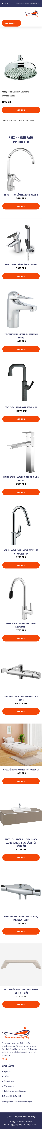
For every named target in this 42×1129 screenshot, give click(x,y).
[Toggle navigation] (5, 13)
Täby (6, 3)
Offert (6, 1076)
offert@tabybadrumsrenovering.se (27, 3)
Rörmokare (9, 1086)
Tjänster (7, 1071)
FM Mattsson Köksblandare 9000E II (21, 194)
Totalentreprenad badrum (15, 1091)
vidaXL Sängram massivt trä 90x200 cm (21, 769)
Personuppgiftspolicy (13, 1124)
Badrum (7, 43)
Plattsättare (9, 1081)
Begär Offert (11, 23)
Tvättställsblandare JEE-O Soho (21, 407)
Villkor (29, 1121)
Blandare (18, 43)
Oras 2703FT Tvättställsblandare (21, 264)
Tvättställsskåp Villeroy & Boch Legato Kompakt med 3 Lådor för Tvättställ (21, 842)
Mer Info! (21, 110)
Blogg (13, 1121)
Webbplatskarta (31, 1124)
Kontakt (20, 1121)
